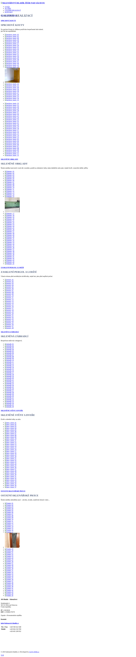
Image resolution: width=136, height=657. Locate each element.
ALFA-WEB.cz (34, 652)
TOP (2, 655)
